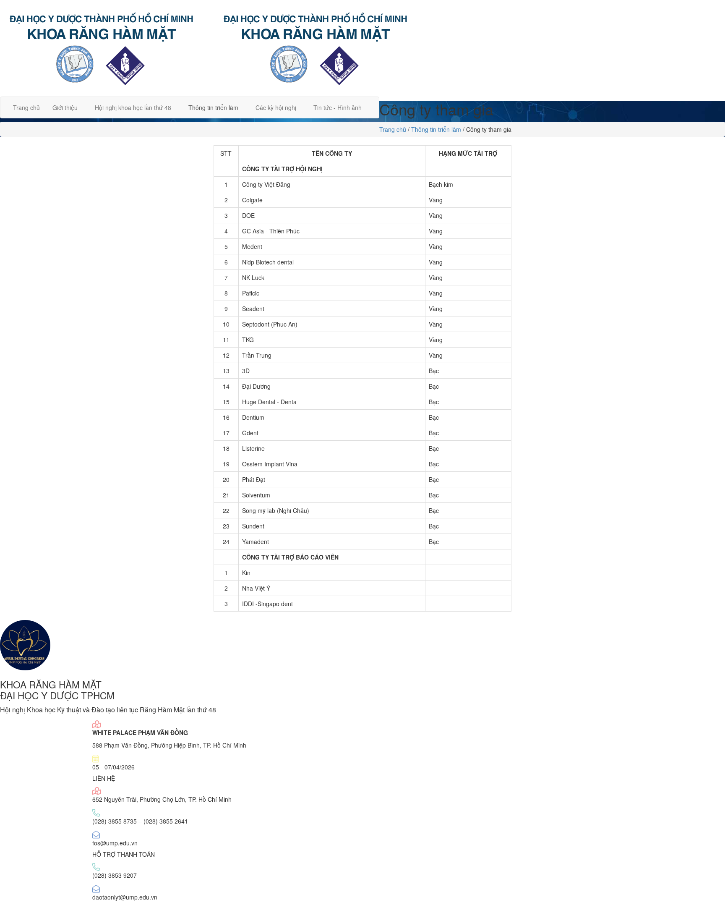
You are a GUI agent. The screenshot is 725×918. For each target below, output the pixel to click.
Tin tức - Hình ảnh (337, 107)
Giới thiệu (65, 107)
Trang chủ (26, 107)
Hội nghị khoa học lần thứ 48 (133, 107)
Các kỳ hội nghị (276, 107)
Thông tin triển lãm (213, 107)
